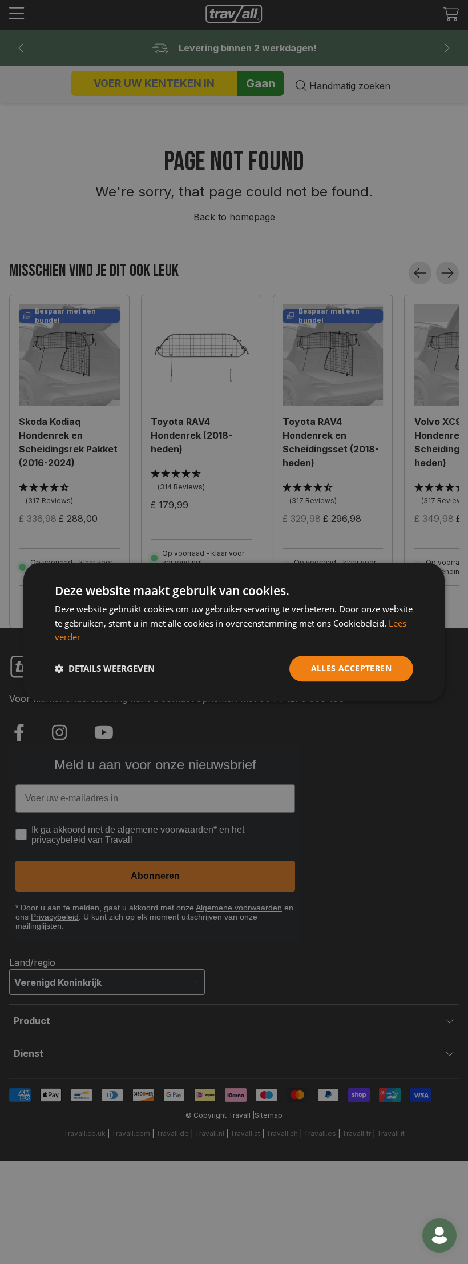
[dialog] (234, 632)
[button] (105, 669)
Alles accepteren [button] (351, 668)
